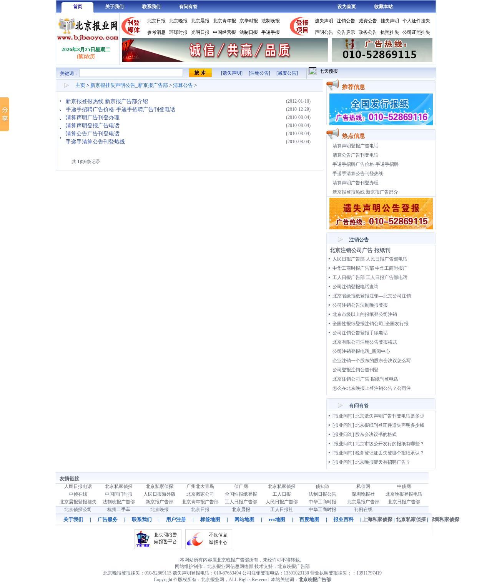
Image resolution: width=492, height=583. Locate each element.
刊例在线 (363, 509)
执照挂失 (390, 32)
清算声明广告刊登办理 (93, 117)
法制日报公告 (322, 494)
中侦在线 (78, 494)
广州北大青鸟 (200, 486)
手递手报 (270, 32)
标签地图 (210, 519)
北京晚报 (178, 20)
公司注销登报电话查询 (355, 286)
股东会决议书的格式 (376, 434)
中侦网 (404, 486)
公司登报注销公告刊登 (355, 370)
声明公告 (324, 32)
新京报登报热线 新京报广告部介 (365, 192)
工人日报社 (281, 509)
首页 (77, 6)
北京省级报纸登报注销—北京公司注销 (371, 296)
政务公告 (368, 32)
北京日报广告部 (404, 501)
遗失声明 (324, 20)
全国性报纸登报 (241, 494)
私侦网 (363, 486)
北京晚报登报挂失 (121, 573)
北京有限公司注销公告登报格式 (364, 342)
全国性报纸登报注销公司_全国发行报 (370, 323)
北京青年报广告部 (200, 501)
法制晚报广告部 (119, 501)
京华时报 (248, 20)
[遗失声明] (232, 73)
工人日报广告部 (241, 501)
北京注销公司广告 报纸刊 (360, 250)
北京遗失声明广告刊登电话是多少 (389, 416)
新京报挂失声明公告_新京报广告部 (129, 85)
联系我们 (151, 6)
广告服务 (108, 519)
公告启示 (346, 32)
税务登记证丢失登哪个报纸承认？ (389, 453)
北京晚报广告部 (294, 566)
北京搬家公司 (200, 494)
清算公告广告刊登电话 (93, 134)
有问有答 (188, 6)
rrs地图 (277, 519)
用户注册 (176, 519)
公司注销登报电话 (260, 573)
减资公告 (368, 20)
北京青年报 (224, 20)
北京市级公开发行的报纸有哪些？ (389, 443)
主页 (80, 85)
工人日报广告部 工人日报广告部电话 (369, 277)
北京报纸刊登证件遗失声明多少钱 (389, 425)
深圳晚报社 (363, 494)
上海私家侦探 (377, 519)
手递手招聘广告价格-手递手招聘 (365, 164)
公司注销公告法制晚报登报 (360, 305)
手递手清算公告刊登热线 (95, 142)
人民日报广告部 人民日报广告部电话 (369, 259)
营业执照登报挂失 (328, 573)
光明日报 (200, 32)
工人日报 (282, 494)
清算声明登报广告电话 (93, 126)
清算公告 (183, 85)
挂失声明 (390, 20)
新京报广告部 (159, 501)
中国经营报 (224, 32)
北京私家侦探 (119, 486)
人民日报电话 (78, 486)
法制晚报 (270, 20)
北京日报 (156, 20)
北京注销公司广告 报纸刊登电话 (365, 379)
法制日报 (248, 32)
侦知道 (322, 486)
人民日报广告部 (282, 501)
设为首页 (346, 6)
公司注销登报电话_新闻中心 (361, 351)
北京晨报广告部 (363, 501)
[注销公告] (259, 73)
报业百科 (344, 519)
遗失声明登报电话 (191, 573)
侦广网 (241, 486)
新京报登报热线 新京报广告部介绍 (107, 101)
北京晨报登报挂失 (78, 501)
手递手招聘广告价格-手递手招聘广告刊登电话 (120, 109)
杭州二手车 (118, 509)
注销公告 (346, 20)
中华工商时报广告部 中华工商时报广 (369, 268)
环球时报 (178, 32)
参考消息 (156, 32)
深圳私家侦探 (444, 519)
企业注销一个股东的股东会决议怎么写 (371, 360)
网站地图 (244, 519)
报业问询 (343, 416)
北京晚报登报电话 (404, 494)
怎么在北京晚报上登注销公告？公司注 (371, 388)
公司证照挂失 (416, 32)
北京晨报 (200, 20)
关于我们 (114, 6)
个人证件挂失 (416, 20)
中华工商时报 (322, 501)
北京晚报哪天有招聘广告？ (383, 462)
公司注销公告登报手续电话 (360, 333)
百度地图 (309, 519)
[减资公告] (287, 73)
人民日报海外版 (159, 494)
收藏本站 (383, 6)
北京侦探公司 (78, 509)
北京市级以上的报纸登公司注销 (364, 314)
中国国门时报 (119, 494)
